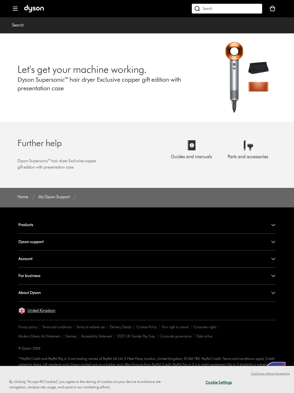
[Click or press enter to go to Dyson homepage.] (34, 11)
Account (25, 258)
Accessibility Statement (96, 336)
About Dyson (29, 292)
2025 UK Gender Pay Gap (136, 336)
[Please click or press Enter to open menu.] (15, 8)
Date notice (204, 336)
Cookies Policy (146, 327)
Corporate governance (176, 336)
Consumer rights (205, 327)
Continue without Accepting (270, 373)
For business (29, 275)
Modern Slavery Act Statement (39, 336)
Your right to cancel (175, 327)
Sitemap (70, 336)
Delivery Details (120, 327)
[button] (36, 311)
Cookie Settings (219, 382)
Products (25, 224)
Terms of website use (90, 327)
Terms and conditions (56, 327)
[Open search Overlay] (227, 9)
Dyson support (31, 241)
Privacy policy (27, 327)
